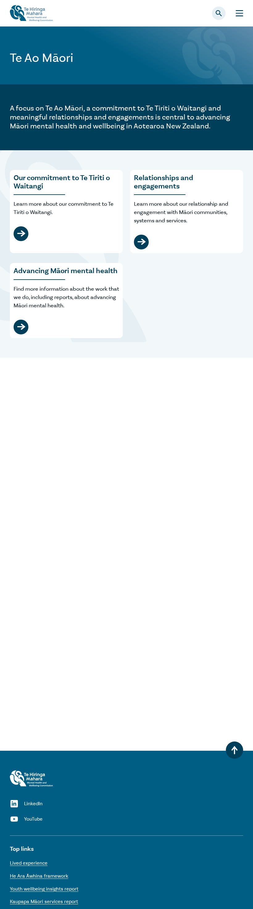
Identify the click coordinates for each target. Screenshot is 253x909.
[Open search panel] (219, 13)
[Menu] (239, 13)
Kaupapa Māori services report (44, 901)
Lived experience (29, 863)
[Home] (31, 778)
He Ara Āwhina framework (39, 876)
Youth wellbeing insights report (44, 889)
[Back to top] (234, 750)
